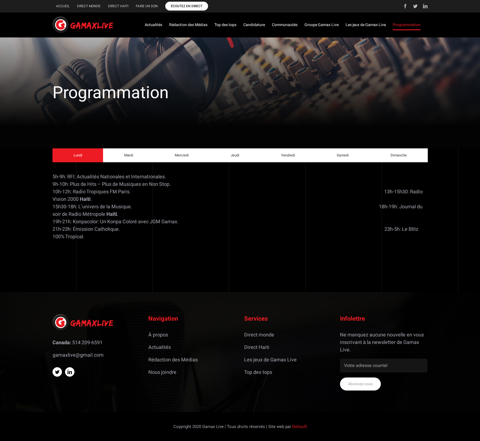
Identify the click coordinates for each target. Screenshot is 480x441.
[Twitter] (57, 372)
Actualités (159, 347)
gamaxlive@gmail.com (78, 355)
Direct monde (259, 335)
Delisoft (299, 427)
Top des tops (258, 372)
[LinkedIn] (69, 372)
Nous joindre (162, 372)
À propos (158, 335)
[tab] (77, 155)
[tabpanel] (240, 209)
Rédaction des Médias (173, 360)
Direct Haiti (256, 347)
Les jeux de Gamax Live (270, 360)
